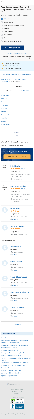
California (4, 82)
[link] (17, 385)
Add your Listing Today (17, 156)
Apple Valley (5, 124)
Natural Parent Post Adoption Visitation (15, 363)
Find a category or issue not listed (17, 53)
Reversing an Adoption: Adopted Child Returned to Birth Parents (14, 342)
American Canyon (7, 115)
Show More (17, 324)
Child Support (8, 32)
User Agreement (17, 389)
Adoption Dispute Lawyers (10, 368)
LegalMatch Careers (17, 398)
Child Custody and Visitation (14, 25)
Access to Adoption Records (11, 370)
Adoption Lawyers (20, 79)
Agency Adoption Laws (9, 376)
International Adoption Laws (11, 355)
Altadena (4, 112)
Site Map (17, 393)
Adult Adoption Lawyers (9, 348)
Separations (8, 35)
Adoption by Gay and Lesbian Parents (14, 365)
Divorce (6, 38)
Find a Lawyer (5, 79)
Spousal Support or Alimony (13, 41)
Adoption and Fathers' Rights (11, 350)
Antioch (3, 121)
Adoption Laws (6, 338)
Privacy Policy (17, 391)
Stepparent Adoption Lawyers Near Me (14, 345)
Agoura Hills (5, 95)
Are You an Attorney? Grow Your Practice (17, 74)
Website (15, 219)
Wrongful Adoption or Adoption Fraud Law (15, 353)
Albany (3, 102)
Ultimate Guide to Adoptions (11, 373)
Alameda (4, 99)
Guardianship (8, 22)
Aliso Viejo (4, 108)
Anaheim (4, 118)
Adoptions (7, 19)
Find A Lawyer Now (12, 48)
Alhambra (4, 105)
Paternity (7, 28)
